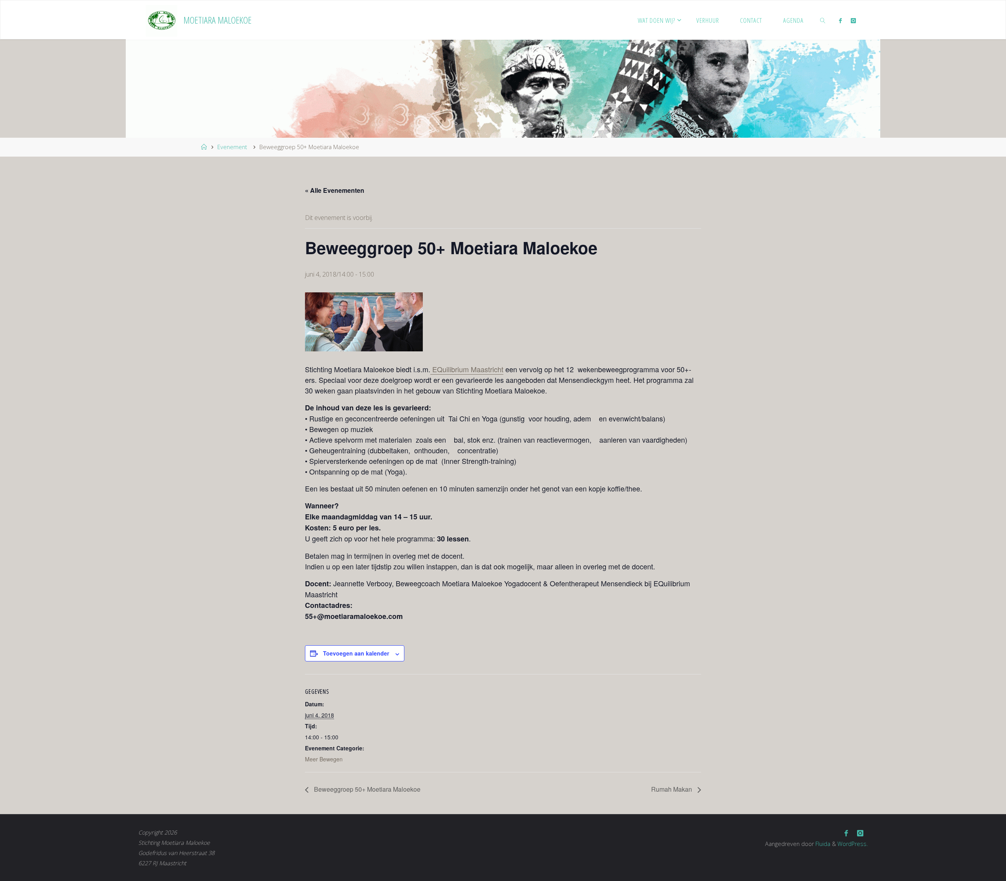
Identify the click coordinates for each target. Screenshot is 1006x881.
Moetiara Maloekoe (218, 19)
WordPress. (852, 844)
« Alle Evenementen (334, 190)
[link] (823, 20)
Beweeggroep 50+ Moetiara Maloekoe (366, 789)
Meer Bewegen (324, 759)
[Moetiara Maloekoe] (161, 20)
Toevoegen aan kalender (356, 653)
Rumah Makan (672, 789)
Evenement (232, 147)
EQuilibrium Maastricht (466, 369)
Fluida (822, 844)
